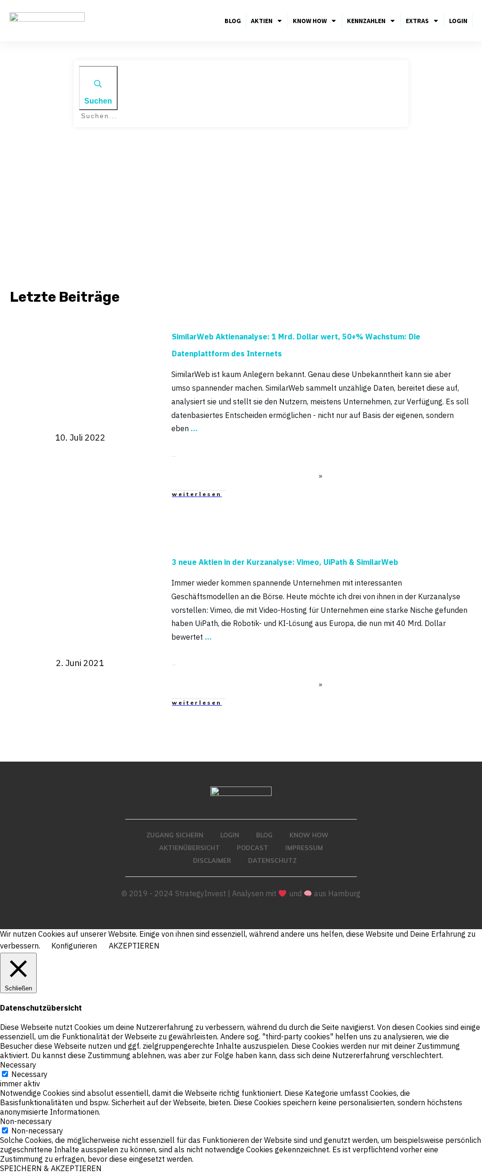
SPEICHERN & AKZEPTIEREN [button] (51, 1168)
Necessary (29, 1074)
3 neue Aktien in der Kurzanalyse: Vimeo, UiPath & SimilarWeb (285, 562)
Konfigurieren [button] (74, 945)
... (194, 428)
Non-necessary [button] (26, 1121)
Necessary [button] (18, 1064)
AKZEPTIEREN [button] (134, 945)
